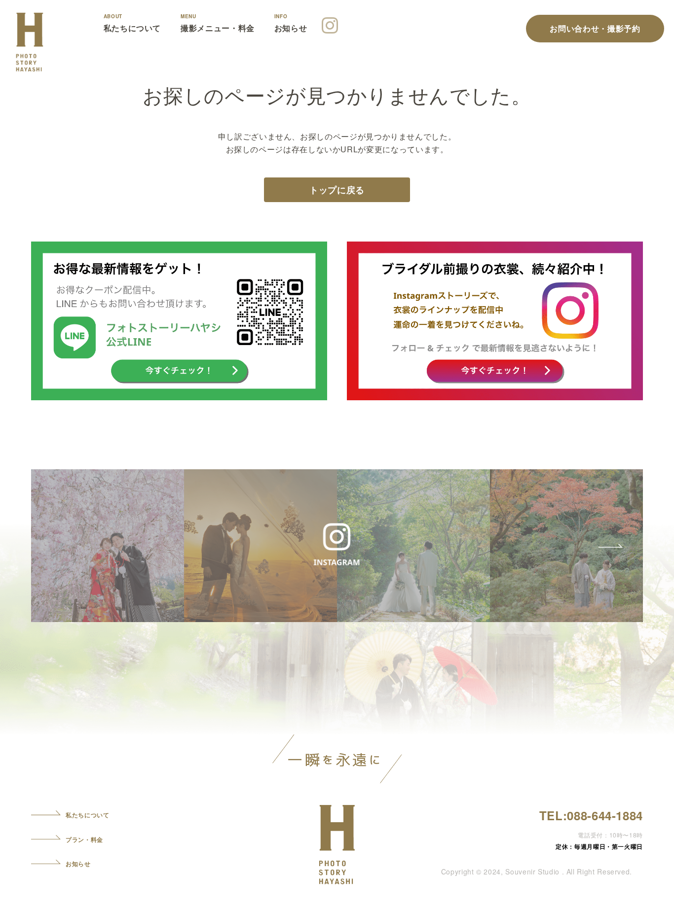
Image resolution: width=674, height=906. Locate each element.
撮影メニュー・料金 (218, 28)
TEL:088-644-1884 (591, 815)
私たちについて (132, 28)
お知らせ (290, 28)
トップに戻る (337, 189)
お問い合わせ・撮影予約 (595, 28)
